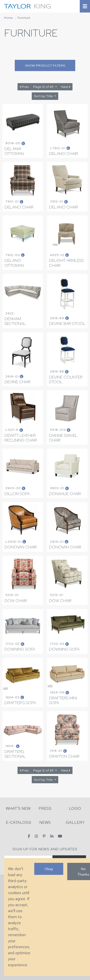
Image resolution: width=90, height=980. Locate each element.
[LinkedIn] (52, 836)
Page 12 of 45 (43, 87)
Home (8, 18)
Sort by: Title (44, 96)
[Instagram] (36, 836)
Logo (75, 808)
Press (45, 808)
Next (65, 87)
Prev (25, 87)
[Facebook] (29, 836)
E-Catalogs (18, 822)
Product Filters (45, 65)
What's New (18, 808)
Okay (48, 868)
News (45, 822)
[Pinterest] (44, 836)
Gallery (75, 822)
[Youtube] (60, 836)
